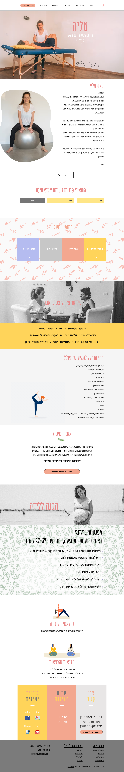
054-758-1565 (88, 722)
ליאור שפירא (71, 766)
